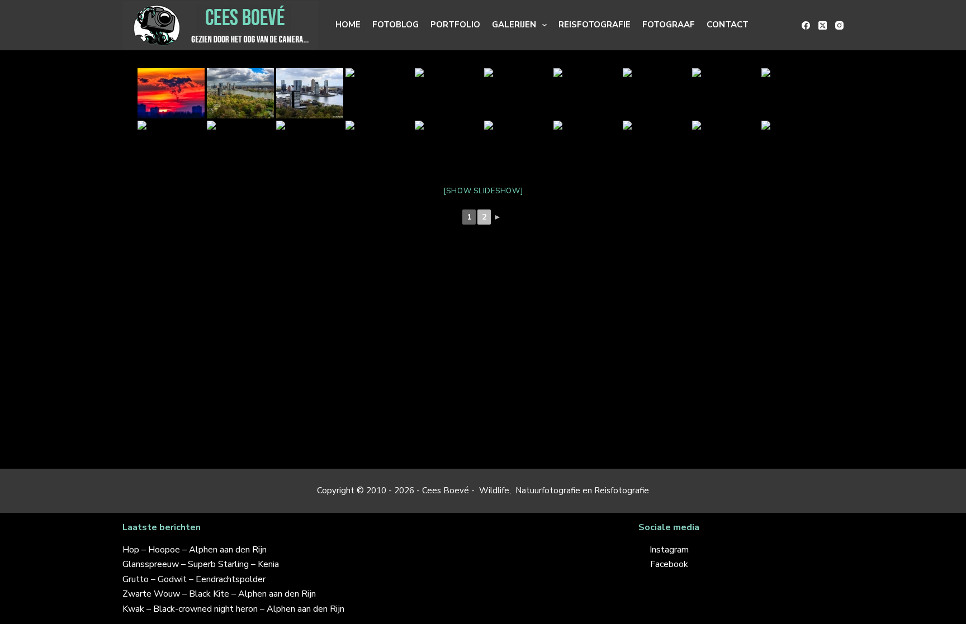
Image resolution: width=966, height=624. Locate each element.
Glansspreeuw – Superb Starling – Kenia (200, 564)
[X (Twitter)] (822, 25)
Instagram (669, 550)
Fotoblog (395, 24)
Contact (728, 24)
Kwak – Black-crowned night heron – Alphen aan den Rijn (233, 609)
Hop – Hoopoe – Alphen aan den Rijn (194, 550)
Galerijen (514, 24)
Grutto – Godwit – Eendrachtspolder (194, 579)
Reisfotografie (594, 24)
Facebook (669, 564)
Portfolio (455, 24)
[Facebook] (806, 25)
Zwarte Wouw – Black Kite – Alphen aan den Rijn (219, 594)
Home (348, 24)
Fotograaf (668, 24)
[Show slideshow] (483, 191)
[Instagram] (839, 25)
